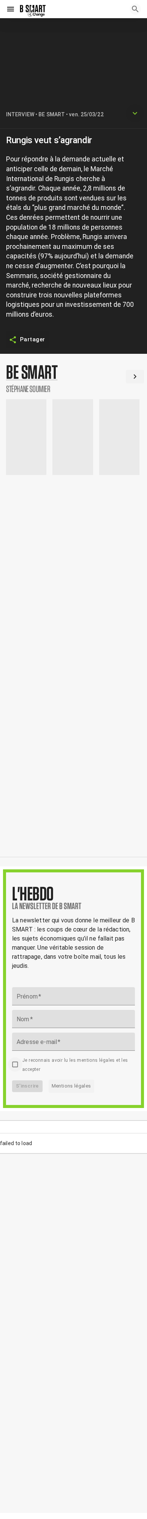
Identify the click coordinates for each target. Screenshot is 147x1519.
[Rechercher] (135, 9)
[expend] (135, 113)
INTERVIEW (20, 114)
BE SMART (51, 114)
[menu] (11, 9)
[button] (73, 378)
